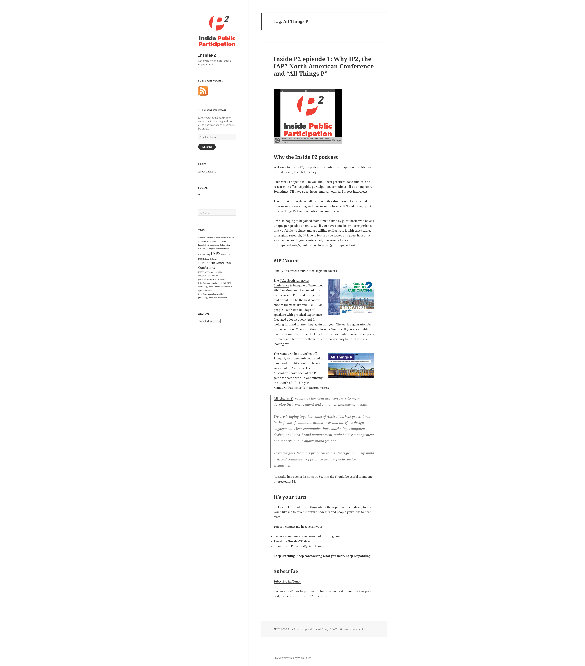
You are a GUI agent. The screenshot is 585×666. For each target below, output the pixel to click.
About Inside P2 (207, 171)
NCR (224, 283)
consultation (214, 245)
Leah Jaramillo (216, 283)
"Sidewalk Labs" (220, 238)
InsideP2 (207, 55)
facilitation (224, 249)
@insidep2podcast (342, 245)
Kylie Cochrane (204, 283)
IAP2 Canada (226, 254)
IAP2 (216, 253)
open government (205, 290)
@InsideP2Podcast (299, 541)
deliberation (225, 245)
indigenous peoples (206, 276)
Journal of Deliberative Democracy (211, 279)
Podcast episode (303, 629)
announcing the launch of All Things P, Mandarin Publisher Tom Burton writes (301, 383)
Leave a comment (353, 629)
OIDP (229, 283)
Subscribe (207, 147)
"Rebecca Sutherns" (205, 238)
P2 (224, 294)
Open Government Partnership (210, 294)
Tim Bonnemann (220, 298)
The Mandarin (283, 354)
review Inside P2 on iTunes (308, 596)
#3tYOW (230, 238)
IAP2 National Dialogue (207, 259)
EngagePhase (214, 249)
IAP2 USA (218, 272)
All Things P (211, 241)
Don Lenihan (203, 249)
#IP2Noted (347, 206)
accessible (202, 241)
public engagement (205, 298)
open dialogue (226, 287)
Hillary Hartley (204, 254)
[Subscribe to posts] (203, 90)
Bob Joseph (221, 241)
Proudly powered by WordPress (292, 658)
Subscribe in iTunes (287, 581)
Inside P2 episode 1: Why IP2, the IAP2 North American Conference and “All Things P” (324, 66)
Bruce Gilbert (203, 245)
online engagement (205, 287)
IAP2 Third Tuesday (206, 272)
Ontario (217, 287)
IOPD (216, 276)
